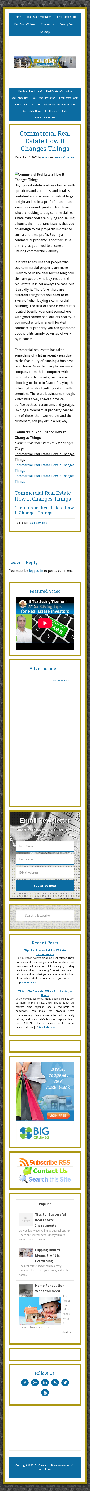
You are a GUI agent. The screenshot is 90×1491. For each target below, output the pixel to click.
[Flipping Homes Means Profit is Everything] (26, 1256)
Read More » (28, 982)
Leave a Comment (64, 157)
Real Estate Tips (38, 522)
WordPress (45, 1469)
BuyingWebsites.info (63, 1465)
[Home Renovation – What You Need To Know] (26, 1296)
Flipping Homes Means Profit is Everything (47, 1255)
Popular (45, 1204)
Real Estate (45, 62)
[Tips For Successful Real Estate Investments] (26, 1225)
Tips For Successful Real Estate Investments (50, 1220)
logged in (36, 571)
